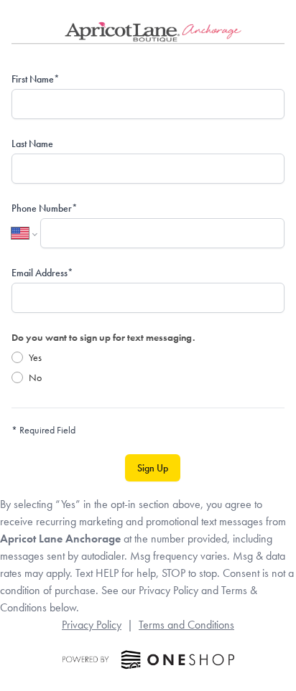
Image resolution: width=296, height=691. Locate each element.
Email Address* (42, 272)
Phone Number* (44, 208)
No (35, 377)
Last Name (32, 143)
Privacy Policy (91, 624)
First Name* (35, 78)
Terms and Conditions (186, 624)
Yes (35, 357)
